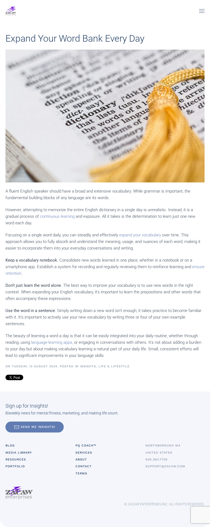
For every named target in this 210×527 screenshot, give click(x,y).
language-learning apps (51, 342)
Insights (88, 366)
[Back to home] (10, 11)
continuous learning (57, 216)
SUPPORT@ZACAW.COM (165, 466)
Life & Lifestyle (114, 366)
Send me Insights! (38, 427)
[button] (202, 11)
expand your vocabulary (140, 235)
